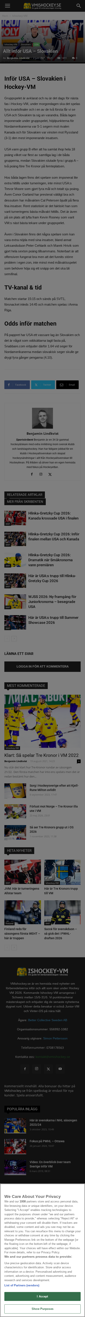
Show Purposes (42, 1308)
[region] (42, 1250)
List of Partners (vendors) (21, 1285)
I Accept (42, 1296)
